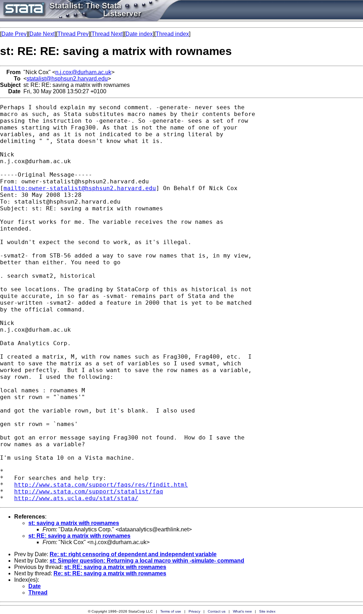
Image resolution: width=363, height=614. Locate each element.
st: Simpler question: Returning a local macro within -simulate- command (147, 561)
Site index (267, 611)
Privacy (194, 611)
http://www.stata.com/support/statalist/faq (88, 491)
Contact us (216, 611)
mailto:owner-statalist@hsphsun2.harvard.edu (80, 188)
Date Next (42, 34)
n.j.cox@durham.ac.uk (83, 72)
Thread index (172, 34)
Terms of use (170, 611)
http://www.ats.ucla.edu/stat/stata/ (76, 498)
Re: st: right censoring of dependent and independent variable (133, 554)
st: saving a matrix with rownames (73, 523)
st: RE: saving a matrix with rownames (79, 536)
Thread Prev (73, 34)
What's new (242, 611)
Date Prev (14, 34)
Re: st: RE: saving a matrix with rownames (110, 573)
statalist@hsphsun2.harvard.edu (67, 79)
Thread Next (107, 34)
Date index (139, 34)
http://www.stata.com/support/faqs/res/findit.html (101, 484)
